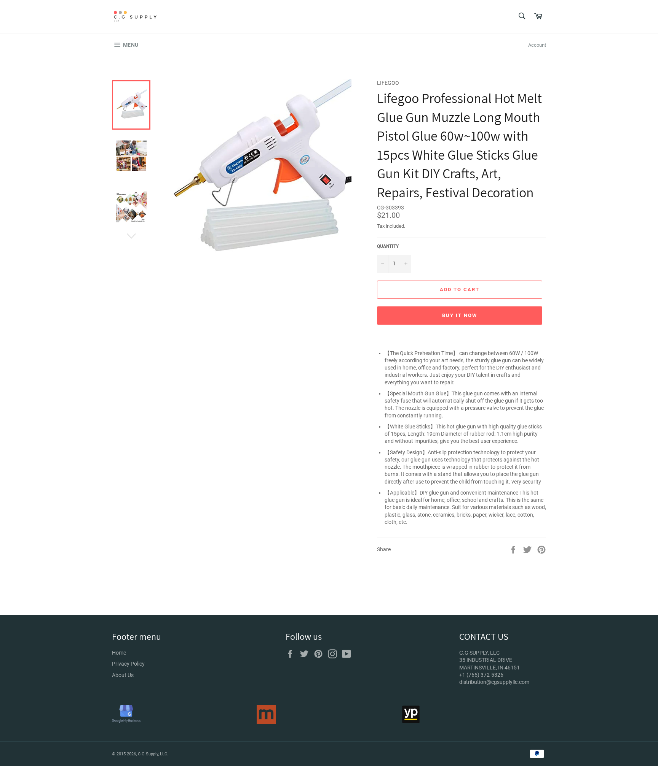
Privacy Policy (128, 664)
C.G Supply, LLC (152, 754)
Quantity (388, 246)
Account (537, 45)
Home (119, 653)
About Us (123, 675)
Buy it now (459, 315)
